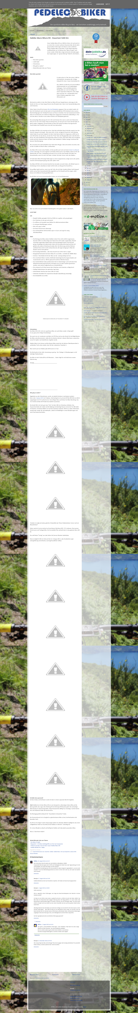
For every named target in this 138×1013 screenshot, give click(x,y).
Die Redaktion (40, 30)
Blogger (84, 1007)
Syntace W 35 (39, 398)
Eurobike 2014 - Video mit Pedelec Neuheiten (97, 137)
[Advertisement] (43, 377)
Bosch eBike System (88, 301)
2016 (87, 119)
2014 (87, 124)
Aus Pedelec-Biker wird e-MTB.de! (98, 236)
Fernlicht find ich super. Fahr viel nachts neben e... (95, 319)
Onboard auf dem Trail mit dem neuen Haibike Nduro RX (45, 845)
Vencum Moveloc (34, 853)
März (88, 175)
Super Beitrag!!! (87, 310)
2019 (87, 112)
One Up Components (65, 851)
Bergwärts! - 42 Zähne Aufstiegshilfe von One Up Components (47, 844)
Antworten (36, 873)
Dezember (89, 126)
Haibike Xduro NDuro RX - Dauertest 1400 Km (97, 142)
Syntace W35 (73, 851)
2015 (87, 122)
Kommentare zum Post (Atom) (42, 978)
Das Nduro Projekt (35, 842)
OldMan (36, 861)
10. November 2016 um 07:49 (45, 940)
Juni (88, 168)
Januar (88, 179)
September (89, 133)
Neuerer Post (34, 974)
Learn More (100, 4)
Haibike (51, 851)
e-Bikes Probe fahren (88, 299)
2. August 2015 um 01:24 (47, 924)
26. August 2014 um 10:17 (44, 861)
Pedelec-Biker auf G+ (75, 998)
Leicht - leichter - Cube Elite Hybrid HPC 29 (96, 153)
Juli (87, 166)
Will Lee (40, 924)
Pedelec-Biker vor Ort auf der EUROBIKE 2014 (97, 144)
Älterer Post (76, 974)
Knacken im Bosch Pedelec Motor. (91, 285)
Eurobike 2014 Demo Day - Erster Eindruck (96, 139)
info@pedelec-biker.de (75, 990)
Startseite (32, 30)
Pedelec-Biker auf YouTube (76, 996)
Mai (88, 170)
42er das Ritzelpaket (53, 109)
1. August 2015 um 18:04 (43, 888)
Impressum (72, 982)
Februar (89, 177)
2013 (87, 182)
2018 (87, 115)
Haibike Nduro (57, 851)
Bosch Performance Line (38, 851)
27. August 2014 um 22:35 (44, 878)
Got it (108, 4)
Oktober (89, 131)
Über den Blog (49, 30)
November (89, 128)
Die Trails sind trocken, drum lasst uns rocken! (97, 159)
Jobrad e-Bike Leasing (88, 303)
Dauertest (47, 851)
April (88, 173)
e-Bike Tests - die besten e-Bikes (91, 297)
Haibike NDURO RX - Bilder (38, 847)
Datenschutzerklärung (75, 985)
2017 (87, 117)
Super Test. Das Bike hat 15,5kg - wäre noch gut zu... (95, 307)
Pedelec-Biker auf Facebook (76, 1000)
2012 (87, 185)
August (88, 135)
